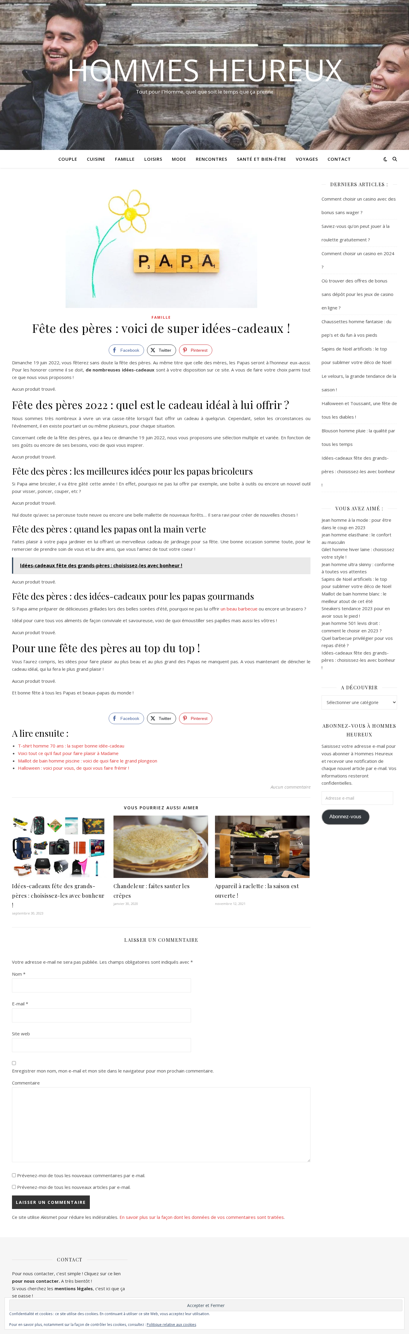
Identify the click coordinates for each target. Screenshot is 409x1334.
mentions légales (73, 1288)
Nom (18, 974)
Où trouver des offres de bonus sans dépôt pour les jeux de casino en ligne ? (357, 294)
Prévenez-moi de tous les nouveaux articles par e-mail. (74, 1187)
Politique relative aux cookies (171, 1324)
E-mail (20, 1004)
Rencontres (211, 159)
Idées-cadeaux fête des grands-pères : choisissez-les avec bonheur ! (58, 895)
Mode (179, 159)
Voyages (307, 159)
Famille (125, 159)
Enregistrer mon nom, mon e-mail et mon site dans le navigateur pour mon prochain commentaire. (113, 1071)
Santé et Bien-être (261, 159)
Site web (21, 1034)
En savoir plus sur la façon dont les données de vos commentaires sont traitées (201, 1217)
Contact (339, 159)
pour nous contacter (35, 1281)
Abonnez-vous (345, 816)
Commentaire (26, 1083)
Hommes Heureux (205, 70)
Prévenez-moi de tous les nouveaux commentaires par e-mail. (81, 1175)
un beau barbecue (239, 609)
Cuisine (96, 159)
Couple (67, 159)
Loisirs (153, 159)
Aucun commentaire (290, 787)
